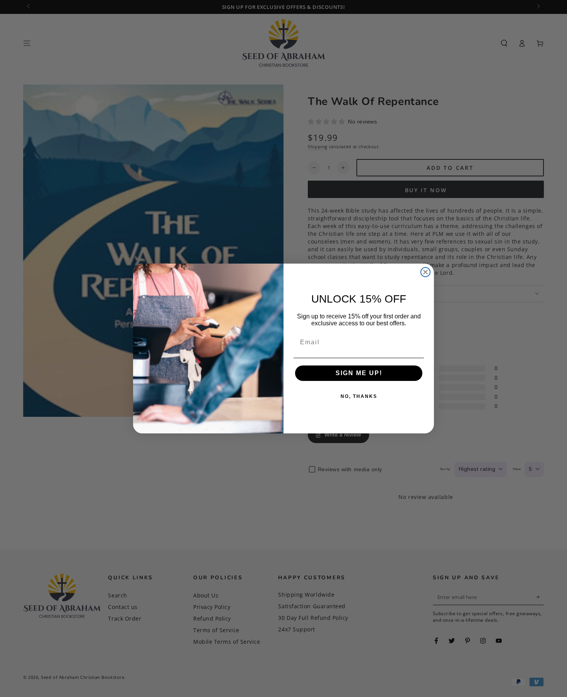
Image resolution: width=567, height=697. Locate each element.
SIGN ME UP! (359, 373)
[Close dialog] (425, 272)
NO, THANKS (359, 396)
